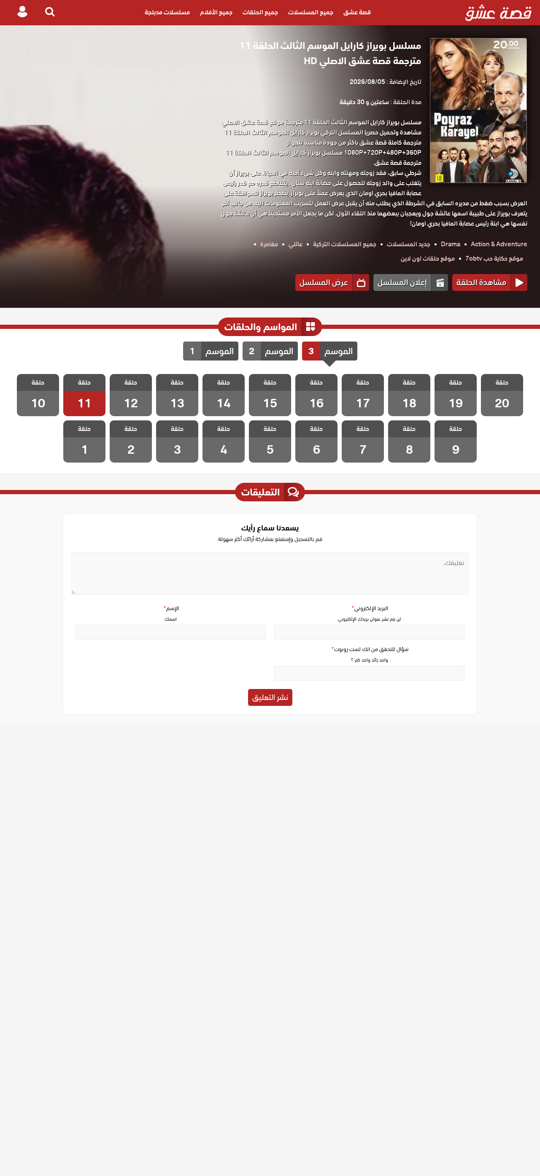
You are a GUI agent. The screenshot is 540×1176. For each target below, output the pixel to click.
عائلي (295, 244)
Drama (450, 244)
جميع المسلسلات (310, 13)
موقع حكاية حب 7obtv (494, 258)
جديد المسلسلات (408, 244)
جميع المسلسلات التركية (344, 244)
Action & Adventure (499, 244)
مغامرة (269, 244)
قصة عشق (357, 13)
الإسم (171, 608)
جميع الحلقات (260, 13)
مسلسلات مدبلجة (167, 13)
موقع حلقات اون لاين (428, 258)
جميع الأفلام (216, 13)
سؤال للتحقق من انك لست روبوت (369, 649)
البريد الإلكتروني (369, 608)
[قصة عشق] (498, 12)
